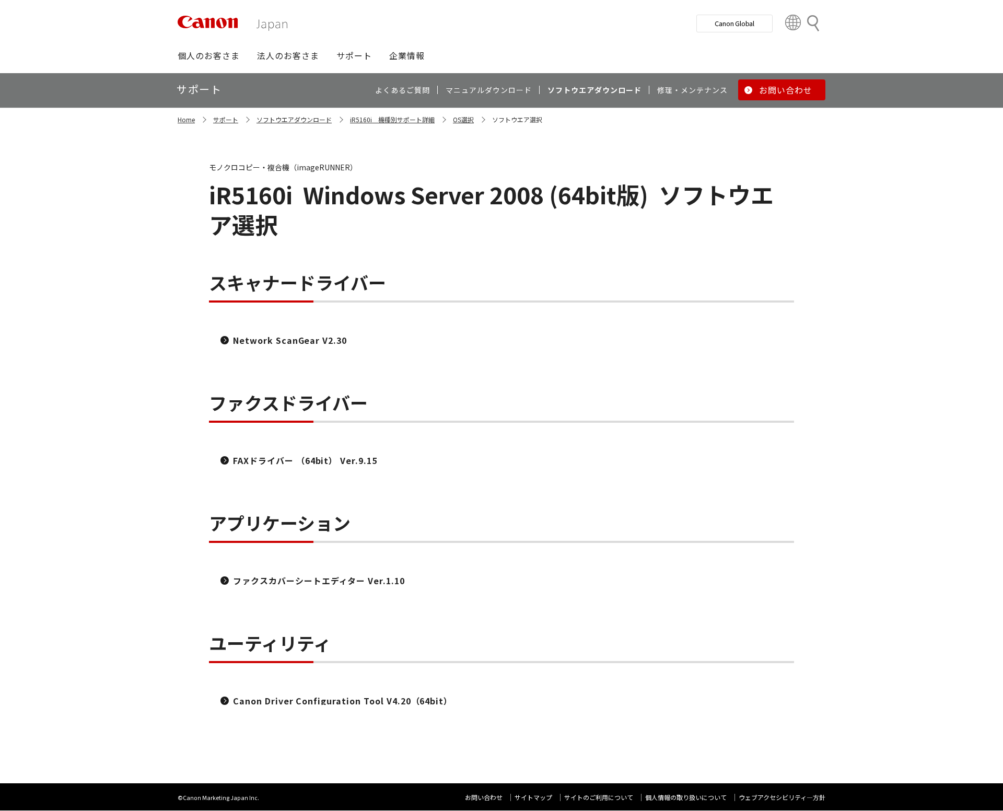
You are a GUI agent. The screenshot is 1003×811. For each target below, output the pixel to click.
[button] (209, 55)
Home (186, 119)
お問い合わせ (484, 797)
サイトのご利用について (598, 797)
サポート (225, 119)
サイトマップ (533, 797)
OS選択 (463, 119)
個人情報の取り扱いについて (686, 797)
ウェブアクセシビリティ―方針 (782, 797)
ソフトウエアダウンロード (294, 119)
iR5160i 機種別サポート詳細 (392, 119)
